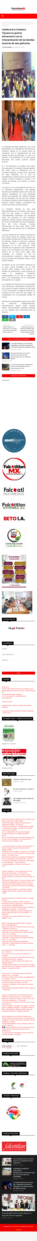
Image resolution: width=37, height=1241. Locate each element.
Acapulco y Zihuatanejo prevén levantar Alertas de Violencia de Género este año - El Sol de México (17, 996)
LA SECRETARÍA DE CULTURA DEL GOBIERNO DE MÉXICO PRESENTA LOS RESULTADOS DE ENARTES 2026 (23, 345)
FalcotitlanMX (7, 47)
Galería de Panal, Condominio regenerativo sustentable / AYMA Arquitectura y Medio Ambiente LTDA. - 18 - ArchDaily (17, 932)
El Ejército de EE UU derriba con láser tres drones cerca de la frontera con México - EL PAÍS (17, 981)
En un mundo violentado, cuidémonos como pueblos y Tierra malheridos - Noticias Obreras (18, 861)
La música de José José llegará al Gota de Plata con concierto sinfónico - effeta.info (17, 1033)
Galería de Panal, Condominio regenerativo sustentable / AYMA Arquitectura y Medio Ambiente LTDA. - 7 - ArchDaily (17, 943)
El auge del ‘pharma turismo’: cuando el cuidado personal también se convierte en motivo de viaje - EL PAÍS (18, 876)
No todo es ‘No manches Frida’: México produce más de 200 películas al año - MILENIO (18, 958)
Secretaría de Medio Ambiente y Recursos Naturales (18, 711)
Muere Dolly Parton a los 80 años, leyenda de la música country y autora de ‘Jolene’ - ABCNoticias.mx (18, 1017)
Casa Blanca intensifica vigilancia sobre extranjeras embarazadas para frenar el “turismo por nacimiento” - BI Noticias (18, 885)
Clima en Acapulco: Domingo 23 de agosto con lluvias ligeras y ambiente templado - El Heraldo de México (18, 1006)
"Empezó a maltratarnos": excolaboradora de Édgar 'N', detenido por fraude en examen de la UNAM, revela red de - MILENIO (18, 828)
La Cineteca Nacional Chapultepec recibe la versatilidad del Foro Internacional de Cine (22, 366)
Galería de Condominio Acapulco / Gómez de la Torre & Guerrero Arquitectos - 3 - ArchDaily (18, 999)
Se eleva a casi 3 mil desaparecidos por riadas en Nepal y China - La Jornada (17, 974)
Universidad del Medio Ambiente (12, 694)
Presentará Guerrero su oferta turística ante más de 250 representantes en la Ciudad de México (21, 355)
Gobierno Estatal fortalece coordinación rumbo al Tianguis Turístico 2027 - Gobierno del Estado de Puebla (17, 891)
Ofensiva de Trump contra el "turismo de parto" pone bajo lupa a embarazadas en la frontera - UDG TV (18, 881)
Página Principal (6, 22)
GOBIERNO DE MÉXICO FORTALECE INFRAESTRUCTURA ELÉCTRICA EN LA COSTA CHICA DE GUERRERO (24, 1172)
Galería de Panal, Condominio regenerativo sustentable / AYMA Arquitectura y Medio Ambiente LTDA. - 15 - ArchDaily (17, 937)
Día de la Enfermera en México (23, 789)
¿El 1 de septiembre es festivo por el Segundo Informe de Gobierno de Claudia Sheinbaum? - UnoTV (16, 833)
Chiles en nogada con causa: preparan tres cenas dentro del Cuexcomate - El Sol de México (17, 872)
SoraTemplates (14, 1226)
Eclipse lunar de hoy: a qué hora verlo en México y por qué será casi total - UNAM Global (18, 820)
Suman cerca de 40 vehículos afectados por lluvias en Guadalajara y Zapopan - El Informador (18, 908)
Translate (8, 1048)
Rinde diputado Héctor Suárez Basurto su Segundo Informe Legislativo (23, 1161)
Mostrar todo (6, 713)
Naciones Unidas (7, 702)
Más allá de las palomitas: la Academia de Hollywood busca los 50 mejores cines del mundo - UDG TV (18, 858)
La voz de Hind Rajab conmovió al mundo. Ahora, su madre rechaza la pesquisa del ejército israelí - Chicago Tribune (18, 848)
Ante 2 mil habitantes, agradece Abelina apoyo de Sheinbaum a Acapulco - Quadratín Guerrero (17, 1010)
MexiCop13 (5, 687)
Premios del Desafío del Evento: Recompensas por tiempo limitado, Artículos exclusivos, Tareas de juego (18, 690)
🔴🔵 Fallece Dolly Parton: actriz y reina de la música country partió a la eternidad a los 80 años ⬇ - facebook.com (18, 1029)
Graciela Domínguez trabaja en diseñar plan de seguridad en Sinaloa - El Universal (16, 823)
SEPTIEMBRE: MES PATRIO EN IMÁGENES (23, 799)
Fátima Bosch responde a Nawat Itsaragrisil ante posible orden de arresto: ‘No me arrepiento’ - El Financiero (17, 912)
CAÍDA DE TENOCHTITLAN (22, 779)
